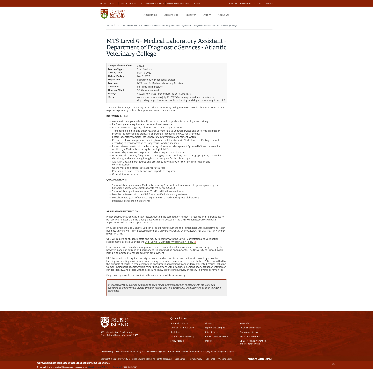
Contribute (245, 3)
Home (110, 25)
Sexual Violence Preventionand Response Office (253, 342)
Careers (233, 3)
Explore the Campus (215, 327)
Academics (150, 14)
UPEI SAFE (210, 358)
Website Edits (225, 358)
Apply (207, 14)
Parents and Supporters (178, 3)
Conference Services (249, 332)
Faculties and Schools (250, 327)
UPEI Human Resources (126, 25)
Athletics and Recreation (217, 336)
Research (190, 14)
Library (208, 323)
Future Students (108, 3)
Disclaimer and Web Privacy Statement (105, 367)
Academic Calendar (179, 323)
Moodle (208, 340)
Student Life (171, 14)
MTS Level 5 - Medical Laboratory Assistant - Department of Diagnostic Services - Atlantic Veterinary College (188, 25)
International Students (152, 3)
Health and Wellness (250, 336)
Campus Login (187, 327)
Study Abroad (177, 340)
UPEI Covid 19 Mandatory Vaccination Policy (169, 241)
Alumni (197, 3)
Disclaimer (180, 358)
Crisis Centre (211, 332)
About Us (223, 14)
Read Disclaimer (130, 367)
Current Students (128, 3)
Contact (259, 3)
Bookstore (175, 332)
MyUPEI (174, 327)
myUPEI (269, 3)
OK (333, 364)
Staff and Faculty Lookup (182, 336)
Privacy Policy (195, 358)
